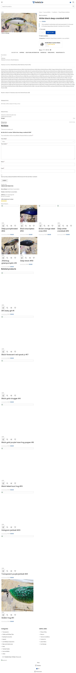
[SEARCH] (73, 6)
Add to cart (50, 32)
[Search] (73, 2)
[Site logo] (38, 2)
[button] (3, 226)
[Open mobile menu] (1, 2)
